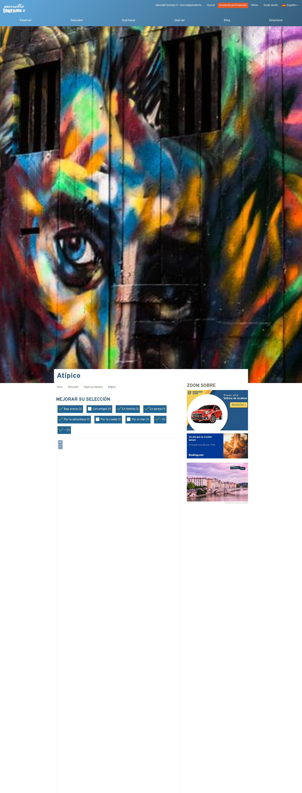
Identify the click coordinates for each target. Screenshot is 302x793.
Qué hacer (128, 20)
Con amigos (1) (102, 409)
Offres (254, 5)
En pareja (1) (157, 409)
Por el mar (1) (140, 419)
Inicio (60, 387)
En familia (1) (130, 409)
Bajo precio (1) (73, 409)
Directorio (276, 20)
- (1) (162, 419)
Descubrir (76, 20)
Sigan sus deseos (93, 387)
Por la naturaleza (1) (76, 419)
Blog (227, 20)
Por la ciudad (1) (111, 419)
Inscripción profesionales (233, 5)
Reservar (25, 20)
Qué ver (179, 20)
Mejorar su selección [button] (84, 399)
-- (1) (67, 430)
